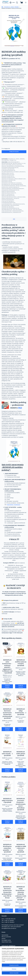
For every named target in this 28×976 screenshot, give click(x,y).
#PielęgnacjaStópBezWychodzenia (12, 183)
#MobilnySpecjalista (8, 173)
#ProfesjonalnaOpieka (8, 191)
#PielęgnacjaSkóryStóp (8, 180)
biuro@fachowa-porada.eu (9, 928)
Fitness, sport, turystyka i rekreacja (20, 674)
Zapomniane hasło (7, 942)
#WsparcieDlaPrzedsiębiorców (10, 208)
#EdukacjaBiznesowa (8, 166)
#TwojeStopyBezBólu (8, 201)
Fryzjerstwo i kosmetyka (9, 160)
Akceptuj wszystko (14, 965)
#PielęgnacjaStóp (7, 181)
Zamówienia (5, 935)
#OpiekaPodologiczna (8, 174)
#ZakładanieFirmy (7, 211)
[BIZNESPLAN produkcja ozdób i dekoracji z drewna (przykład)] (20, 834)
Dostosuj (14, 969)
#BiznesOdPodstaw (7, 163)
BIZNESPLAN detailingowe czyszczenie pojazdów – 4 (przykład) (7, 848)
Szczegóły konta (6, 940)
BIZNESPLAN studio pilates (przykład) (20, 753)
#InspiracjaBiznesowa (8, 169)
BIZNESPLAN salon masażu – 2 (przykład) (7, 753)
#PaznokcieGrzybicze (8, 176)
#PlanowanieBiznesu (17, 184)
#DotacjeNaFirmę (6, 164)
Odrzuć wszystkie (14, 972)
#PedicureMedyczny (20, 178)
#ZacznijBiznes (17, 209)
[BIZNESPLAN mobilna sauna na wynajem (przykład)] (20, 649)
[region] (14, 961)
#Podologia (5, 187)
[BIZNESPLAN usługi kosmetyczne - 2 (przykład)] (20, 698)
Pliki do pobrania (6, 936)
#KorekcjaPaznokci (19, 171)
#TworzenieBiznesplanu (8, 202)
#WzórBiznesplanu (7, 209)
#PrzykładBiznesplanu (8, 195)
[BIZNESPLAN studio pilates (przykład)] (20, 741)
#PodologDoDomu (21, 185)
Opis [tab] (14, 219)
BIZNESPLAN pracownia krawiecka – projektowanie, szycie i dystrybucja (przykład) (21, 804)
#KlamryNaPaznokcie (8, 171)
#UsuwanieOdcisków (19, 204)
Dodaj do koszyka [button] (7, 686)
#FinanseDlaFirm (19, 166)
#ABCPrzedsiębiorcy (14, 162)
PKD (20, 408)
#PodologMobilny (14, 187)
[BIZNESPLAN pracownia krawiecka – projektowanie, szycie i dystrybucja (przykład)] (20, 788)
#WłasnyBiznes (14, 205)
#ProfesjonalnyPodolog (9, 192)
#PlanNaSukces (6, 184)
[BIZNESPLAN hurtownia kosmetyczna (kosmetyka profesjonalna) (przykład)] (7, 698)
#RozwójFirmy (21, 197)
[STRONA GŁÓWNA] (2, 7)
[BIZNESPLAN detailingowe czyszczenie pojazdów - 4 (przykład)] (7, 834)
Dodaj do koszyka (14, 151)
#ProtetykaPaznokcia (8, 194)
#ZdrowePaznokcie (7, 212)
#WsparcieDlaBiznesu (8, 206)
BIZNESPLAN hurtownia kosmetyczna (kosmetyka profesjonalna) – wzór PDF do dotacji (7, 892)
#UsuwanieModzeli (7, 204)
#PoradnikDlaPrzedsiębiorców (10, 190)
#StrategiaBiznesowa (8, 199)
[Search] (17, 2)
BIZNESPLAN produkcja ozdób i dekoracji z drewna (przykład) (20, 848)
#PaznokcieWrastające (8, 177)
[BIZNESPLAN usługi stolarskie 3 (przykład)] (7, 788)
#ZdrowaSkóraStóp (17, 211)
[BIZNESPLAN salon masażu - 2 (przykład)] (7, 741)
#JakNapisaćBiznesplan (8, 170)
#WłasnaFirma (6, 205)
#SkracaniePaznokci (7, 198)
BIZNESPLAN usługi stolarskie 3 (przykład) (7, 800)
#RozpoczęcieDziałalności (9, 197)
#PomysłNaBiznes (7, 188)
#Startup (16, 198)
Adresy (3, 938)
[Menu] (25, 2)
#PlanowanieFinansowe (8, 185)
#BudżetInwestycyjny (19, 163)
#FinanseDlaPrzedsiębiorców (10, 167)
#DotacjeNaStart (17, 164)
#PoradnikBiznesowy (18, 188)
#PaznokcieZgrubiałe (8, 178)
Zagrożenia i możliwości (13, 504)
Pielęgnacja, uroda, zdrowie (16, 158)
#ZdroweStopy (17, 212)
